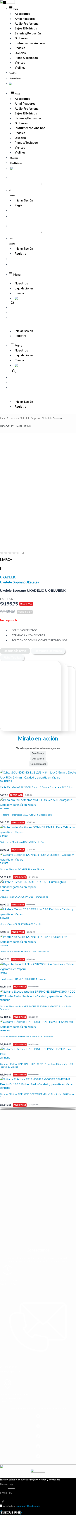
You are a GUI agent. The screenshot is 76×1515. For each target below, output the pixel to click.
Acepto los (21, 1506)
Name (4, 1484)
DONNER (4, 836)
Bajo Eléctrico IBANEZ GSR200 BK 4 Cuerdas (23, 979)
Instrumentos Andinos (30, 43)
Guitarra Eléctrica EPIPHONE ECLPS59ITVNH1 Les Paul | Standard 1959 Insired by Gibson (36, 1066)
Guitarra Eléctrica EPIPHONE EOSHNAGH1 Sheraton (26, 1036)
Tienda (19, 293)
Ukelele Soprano (31, 418)
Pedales (20, 48)
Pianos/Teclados (26, 58)
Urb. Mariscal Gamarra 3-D (14, 1394)
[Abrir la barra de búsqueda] (12, 303)
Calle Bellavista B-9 (10, 1398)
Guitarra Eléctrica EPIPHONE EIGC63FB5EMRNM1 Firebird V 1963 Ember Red (37, 1096)
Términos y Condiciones (27, 1506)
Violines (20, 67)
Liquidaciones (14, 78)
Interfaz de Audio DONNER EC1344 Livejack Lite (24, 951)
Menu (16, 275)
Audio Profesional (27, 23)
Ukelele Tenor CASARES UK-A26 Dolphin (21, 924)
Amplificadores (25, 19)
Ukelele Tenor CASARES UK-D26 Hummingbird (24, 896)
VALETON (4, 808)
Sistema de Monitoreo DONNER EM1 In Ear (22, 842)
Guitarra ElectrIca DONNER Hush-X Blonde (22, 869)
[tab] (15, 651)
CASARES (4, 890)
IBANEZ (3, 973)
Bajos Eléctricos (26, 28)
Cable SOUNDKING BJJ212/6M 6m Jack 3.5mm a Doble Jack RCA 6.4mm (37, 787)
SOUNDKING (6, 781)
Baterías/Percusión (28, 33)
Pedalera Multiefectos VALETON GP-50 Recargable (26, 814)
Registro (21, 205)
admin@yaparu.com (10, 1371)
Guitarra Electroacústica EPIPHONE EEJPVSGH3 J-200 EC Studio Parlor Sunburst (36, 1008)
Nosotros (12, 73)
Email (4, 1493)
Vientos (20, 62)
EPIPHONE (5, 1000)
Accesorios (22, 14)
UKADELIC (8, 577)
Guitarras (21, 38)
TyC (2, 1501)
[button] (38, 1108)
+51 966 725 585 (8, 1367)
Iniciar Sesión (24, 200)
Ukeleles (20, 53)
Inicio (3, 418)
